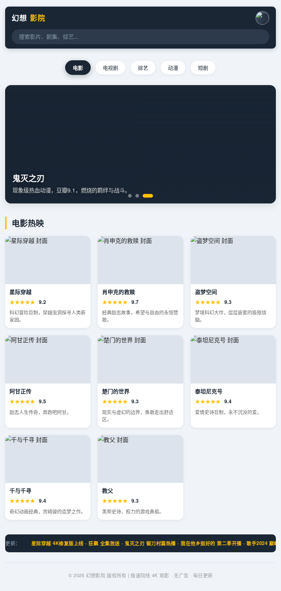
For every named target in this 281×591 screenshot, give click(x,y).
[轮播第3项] (148, 196)
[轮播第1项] (130, 196)
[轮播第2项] (137, 196)
